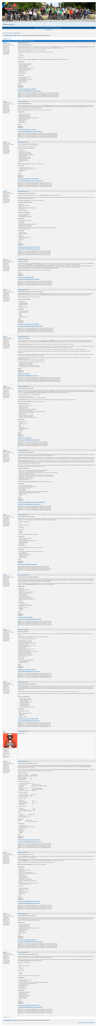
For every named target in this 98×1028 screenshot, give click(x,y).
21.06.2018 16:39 (25, 101)
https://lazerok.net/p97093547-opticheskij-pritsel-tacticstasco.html (30, 180)
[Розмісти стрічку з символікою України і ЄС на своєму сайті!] (5, 5)
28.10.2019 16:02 (25, 450)
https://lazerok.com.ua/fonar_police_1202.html (27, 669)
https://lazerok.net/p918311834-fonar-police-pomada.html (29, 671)
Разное (15, 35)
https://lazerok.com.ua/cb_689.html (24, 437)
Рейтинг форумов (81, 1022)
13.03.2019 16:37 (25, 259)
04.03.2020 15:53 (25, 852)
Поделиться (20, 42)
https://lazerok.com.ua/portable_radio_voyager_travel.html (29, 901)
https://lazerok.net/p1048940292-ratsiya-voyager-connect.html (29, 619)
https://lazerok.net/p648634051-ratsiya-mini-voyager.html (28, 903)
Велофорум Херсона (8, 35)
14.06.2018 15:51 (25, 42)
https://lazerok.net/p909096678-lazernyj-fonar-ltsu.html (28, 375)
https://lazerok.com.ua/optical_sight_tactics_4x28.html (28, 178)
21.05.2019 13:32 (25, 289)
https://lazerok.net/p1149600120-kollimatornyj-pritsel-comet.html (30, 941)
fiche (4, 731)
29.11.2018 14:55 (25, 191)
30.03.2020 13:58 (25, 913)
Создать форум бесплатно (90, 1022)
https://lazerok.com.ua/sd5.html (24, 373)
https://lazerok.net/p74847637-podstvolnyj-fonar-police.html (29, 504)
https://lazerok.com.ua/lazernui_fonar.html (26, 277)
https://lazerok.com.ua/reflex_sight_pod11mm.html (27, 564)
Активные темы (49, 29)
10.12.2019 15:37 (25, 574)
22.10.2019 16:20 (25, 386)
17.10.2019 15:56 (25, 336)
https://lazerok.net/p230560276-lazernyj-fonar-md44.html (28, 279)
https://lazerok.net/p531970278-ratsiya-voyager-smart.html (29, 248)
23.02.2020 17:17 (25, 731)
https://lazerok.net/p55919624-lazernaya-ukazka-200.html (28, 720)
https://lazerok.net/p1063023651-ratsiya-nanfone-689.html (29, 439)
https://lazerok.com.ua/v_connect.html (25, 617)
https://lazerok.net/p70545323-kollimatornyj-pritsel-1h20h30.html (30, 131)
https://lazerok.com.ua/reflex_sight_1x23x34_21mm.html (28, 1005)
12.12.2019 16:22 (25, 629)
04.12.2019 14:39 (25, 514)
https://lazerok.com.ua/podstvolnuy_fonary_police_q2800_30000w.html (31, 502)
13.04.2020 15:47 (25, 952)
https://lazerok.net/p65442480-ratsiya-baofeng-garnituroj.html (29, 841)
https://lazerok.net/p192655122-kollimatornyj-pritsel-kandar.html (30, 1007)
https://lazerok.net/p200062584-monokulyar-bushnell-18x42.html (30, 326)
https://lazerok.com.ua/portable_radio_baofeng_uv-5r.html (29, 839)
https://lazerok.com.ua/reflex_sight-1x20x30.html (27, 129)
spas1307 (5, 42)
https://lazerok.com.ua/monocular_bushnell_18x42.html (28, 324)
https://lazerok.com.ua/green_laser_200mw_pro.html (28, 718)
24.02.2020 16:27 (25, 761)
